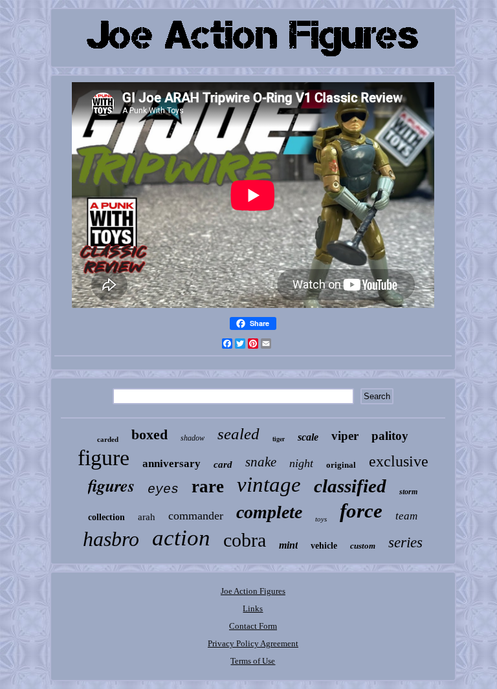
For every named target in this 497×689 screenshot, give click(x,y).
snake (260, 462)
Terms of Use (252, 661)
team (406, 516)
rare (208, 486)
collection (106, 517)
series (405, 542)
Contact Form (253, 626)
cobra (244, 540)
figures (111, 485)
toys (321, 519)
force (361, 510)
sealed (238, 434)
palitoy (389, 436)
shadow (192, 438)
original (341, 465)
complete (269, 512)
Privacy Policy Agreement (253, 643)
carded (107, 439)
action (181, 538)
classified (350, 486)
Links (253, 608)
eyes (163, 489)
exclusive (398, 461)
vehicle (324, 546)
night (301, 463)
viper (345, 436)
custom (362, 546)
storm (408, 491)
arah (146, 517)
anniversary (171, 463)
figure (103, 458)
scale (308, 437)
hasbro (111, 539)
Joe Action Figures (253, 591)
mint (288, 545)
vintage (269, 484)
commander (195, 515)
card (223, 464)
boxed (149, 434)
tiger (278, 438)
